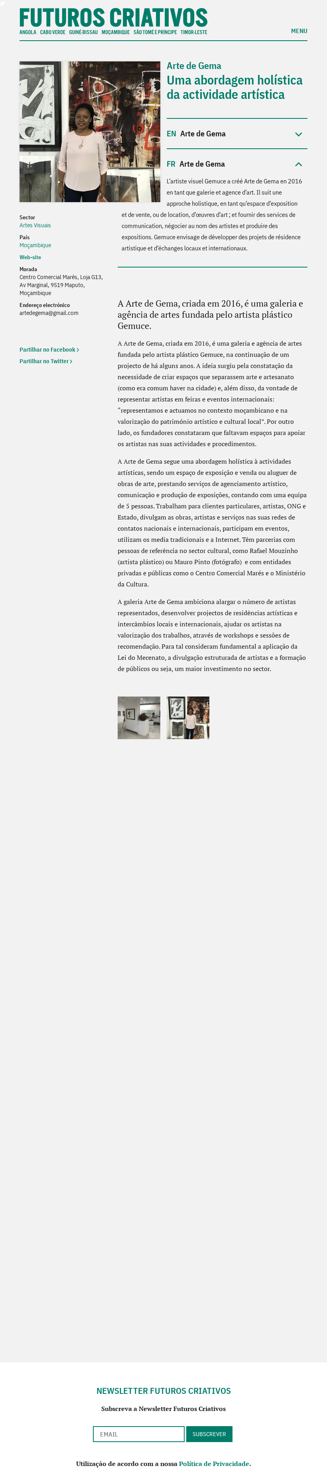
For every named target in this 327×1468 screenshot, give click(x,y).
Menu (299, 30)
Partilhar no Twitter (44, 361)
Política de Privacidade (214, 1463)
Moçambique (35, 245)
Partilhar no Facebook (47, 349)
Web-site (31, 257)
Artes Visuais (35, 225)
